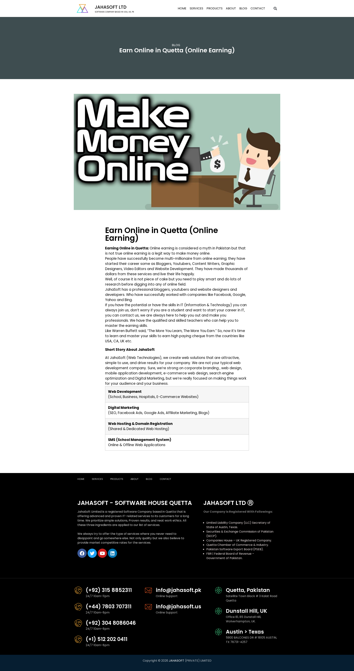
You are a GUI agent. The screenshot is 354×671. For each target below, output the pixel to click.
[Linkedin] (112, 553)
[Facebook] (82, 553)
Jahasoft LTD (110, 7)
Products (214, 8)
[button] (275, 9)
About (231, 8)
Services (196, 8)
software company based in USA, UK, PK (114, 12)
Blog (243, 8)
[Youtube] (102, 553)
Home (182, 8)
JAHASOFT (176, 660)
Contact (258, 8)
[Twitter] (92, 553)
